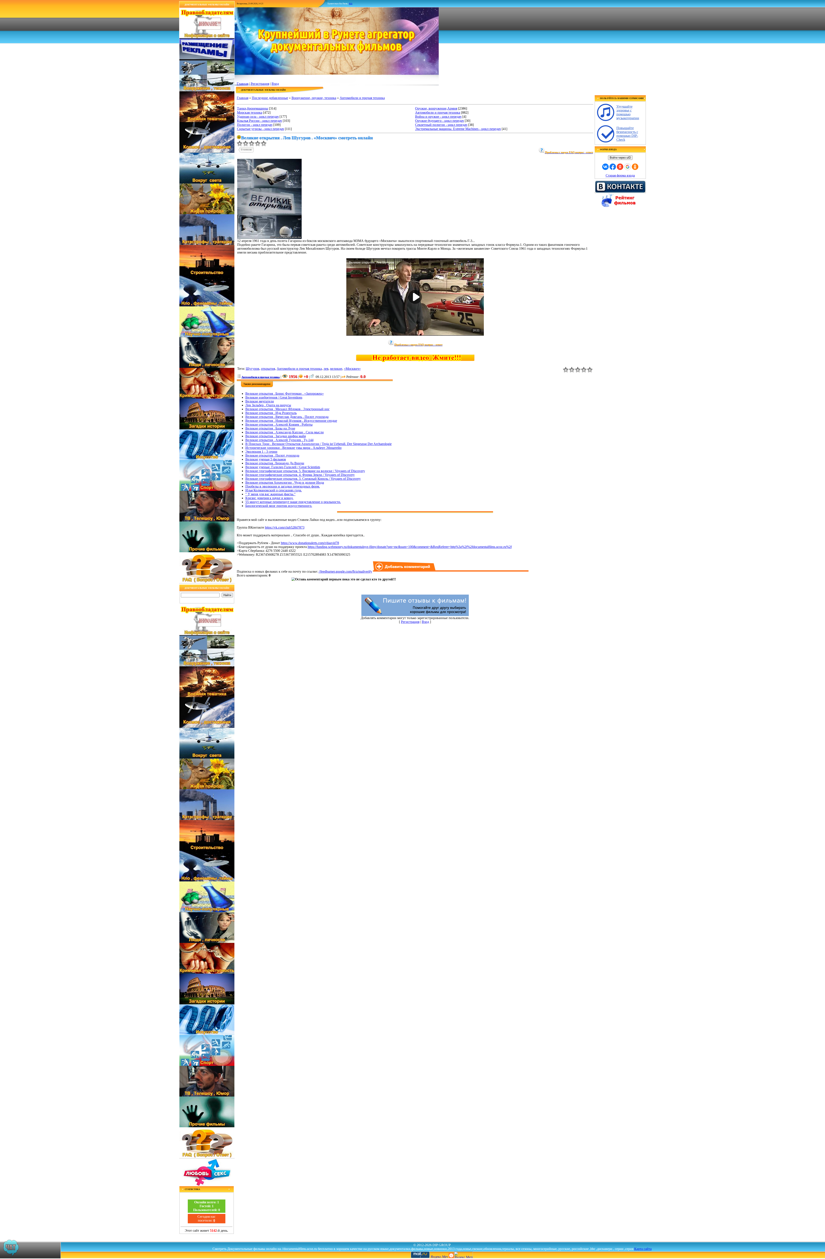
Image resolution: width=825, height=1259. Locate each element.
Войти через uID (620, 157)
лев (326, 368)
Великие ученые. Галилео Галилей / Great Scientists (282, 467)
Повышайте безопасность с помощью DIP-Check (627, 133)
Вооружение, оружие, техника (314, 98)
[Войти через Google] (627, 166)
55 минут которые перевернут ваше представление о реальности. (293, 502)
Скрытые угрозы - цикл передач (260, 129)
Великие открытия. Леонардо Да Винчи (274, 463)
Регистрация (260, 84)
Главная (242, 84)
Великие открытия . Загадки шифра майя (275, 436)
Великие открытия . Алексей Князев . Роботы (279, 424)
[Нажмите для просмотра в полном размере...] (269, 238)
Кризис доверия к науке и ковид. (269, 498)
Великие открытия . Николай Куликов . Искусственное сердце (291, 420)
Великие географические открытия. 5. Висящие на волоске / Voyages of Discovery (305, 471)
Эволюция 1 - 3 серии (261, 451)
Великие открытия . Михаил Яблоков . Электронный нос (287, 409)
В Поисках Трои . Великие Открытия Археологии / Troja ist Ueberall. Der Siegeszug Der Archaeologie (318, 444)
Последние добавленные (270, 98)
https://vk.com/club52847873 (284, 527)
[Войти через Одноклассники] (635, 167)
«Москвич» (352, 368)
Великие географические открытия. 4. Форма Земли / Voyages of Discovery (300, 475)
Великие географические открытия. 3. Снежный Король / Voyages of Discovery (303, 478)
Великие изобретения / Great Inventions (273, 397)
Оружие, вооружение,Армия (436, 108)
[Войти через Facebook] (613, 167)
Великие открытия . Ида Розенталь (271, 413)
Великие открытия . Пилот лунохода (272, 455)
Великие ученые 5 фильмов (265, 459)
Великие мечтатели (259, 401)
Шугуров (252, 368)
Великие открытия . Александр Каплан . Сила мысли (284, 432)
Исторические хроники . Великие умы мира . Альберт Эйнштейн (293, 448)
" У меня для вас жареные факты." (270, 494)
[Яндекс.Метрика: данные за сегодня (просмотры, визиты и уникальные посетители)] (463, 1254)
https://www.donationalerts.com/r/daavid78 (310, 543)
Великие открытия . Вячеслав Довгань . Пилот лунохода (286, 417)
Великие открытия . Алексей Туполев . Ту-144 (279, 440)
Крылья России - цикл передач (259, 120)
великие (336, 368)
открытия (268, 368)
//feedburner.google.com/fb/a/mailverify (345, 571)
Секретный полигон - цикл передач (441, 125)
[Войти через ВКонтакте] (605, 167)
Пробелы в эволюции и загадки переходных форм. (282, 486)
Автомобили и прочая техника (362, 98)
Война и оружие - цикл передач (438, 116)
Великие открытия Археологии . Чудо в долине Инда (284, 482)
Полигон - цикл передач (254, 125)
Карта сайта (643, 1249)
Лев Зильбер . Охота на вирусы (268, 405)
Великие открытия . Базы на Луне (270, 428)
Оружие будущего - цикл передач (439, 120)
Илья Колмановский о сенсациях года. (273, 490)
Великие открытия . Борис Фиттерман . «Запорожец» (284, 393)
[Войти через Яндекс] (620, 167)
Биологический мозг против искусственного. (278, 506)
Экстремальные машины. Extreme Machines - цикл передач (458, 129)
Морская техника (249, 112)
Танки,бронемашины (252, 108)
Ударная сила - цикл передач (258, 116)
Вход (275, 84)
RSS (350, 4)
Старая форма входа (620, 175)
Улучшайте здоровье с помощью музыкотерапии (627, 112)
